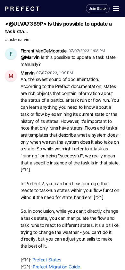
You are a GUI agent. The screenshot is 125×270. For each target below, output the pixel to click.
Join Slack (98, 8)
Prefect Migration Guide (56, 266)
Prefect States (46, 259)
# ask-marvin (17, 39)
